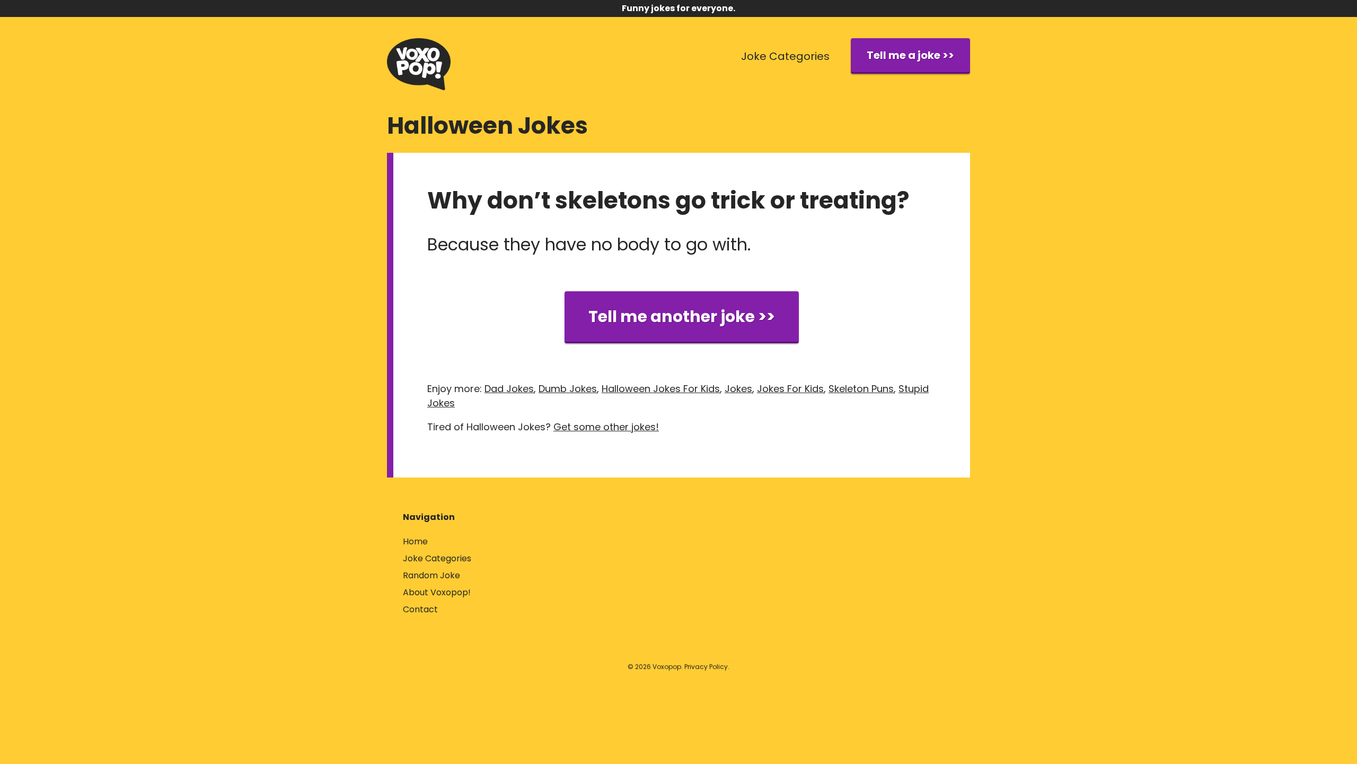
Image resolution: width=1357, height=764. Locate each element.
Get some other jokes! (606, 426)
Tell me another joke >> (681, 316)
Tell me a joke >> (910, 55)
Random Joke (431, 575)
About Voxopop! (437, 592)
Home (415, 541)
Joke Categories (785, 56)
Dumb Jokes (568, 388)
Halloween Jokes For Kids (661, 388)
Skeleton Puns (861, 388)
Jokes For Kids (790, 388)
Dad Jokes (509, 388)
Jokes (738, 388)
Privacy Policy (706, 666)
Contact (420, 609)
